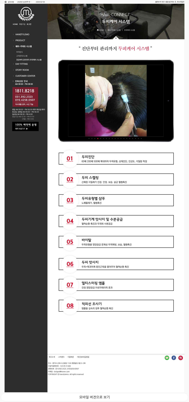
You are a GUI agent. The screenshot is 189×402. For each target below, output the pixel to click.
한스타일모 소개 (26, 34)
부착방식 (26, 51)
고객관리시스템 (26, 55)
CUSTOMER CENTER (26, 76)
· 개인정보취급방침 (82, 357)
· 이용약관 (70, 357)
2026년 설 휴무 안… (24, 2)
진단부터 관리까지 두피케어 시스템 (26, 59)
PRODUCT (26, 40)
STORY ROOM (26, 70)
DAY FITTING (26, 64)
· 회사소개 (51, 357)
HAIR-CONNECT (26, 46)
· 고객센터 (60, 357)
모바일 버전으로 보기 (94, 397)
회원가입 (22, 24)
